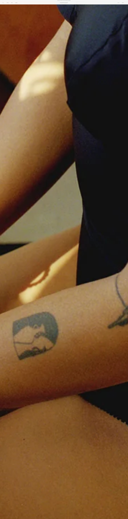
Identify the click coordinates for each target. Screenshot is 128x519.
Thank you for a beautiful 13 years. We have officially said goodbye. (64, 0)
